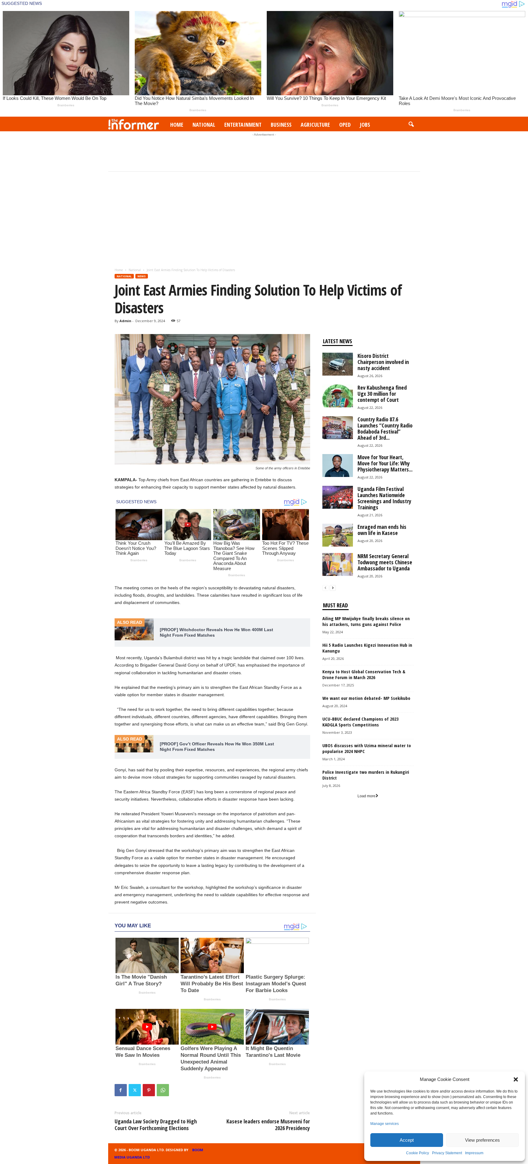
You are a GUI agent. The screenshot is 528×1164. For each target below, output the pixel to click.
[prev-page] (325, 588)
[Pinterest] (149, 1090)
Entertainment (243, 124)
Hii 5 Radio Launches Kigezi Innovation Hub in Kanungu (367, 648)
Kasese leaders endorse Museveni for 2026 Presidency (268, 1124)
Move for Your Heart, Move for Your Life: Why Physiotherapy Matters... (385, 463)
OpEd (345, 124)
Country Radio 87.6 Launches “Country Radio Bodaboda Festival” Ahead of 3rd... (385, 428)
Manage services (384, 1124)
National (204, 124)
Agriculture (315, 124)
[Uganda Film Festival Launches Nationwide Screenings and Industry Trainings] (337, 497)
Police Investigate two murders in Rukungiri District (365, 775)
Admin (125, 320)
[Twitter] (135, 1090)
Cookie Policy (417, 1153)
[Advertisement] (264, 151)
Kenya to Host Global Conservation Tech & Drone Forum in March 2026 (363, 674)
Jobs (365, 124)
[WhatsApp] (163, 1090)
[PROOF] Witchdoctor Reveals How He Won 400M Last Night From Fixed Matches (216, 632)
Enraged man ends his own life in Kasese (382, 530)
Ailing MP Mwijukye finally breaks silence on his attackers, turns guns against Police (366, 621)
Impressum (474, 1153)
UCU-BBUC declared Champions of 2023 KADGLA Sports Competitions (360, 722)
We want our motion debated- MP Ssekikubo (366, 698)
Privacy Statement (447, 1153)
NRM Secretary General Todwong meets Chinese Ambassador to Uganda (385, 562)
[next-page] (333, 588)
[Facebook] (121, 1090)
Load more (367, 796)
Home (176, 124)
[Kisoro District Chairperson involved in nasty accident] (337, 364)
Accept (407, 1140)
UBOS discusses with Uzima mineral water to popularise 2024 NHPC (366, 748)
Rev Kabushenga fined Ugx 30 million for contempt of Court (382, 393)
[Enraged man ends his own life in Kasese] (337, 535)
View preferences (482, 1140)
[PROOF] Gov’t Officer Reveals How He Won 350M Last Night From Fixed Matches (217, 746)
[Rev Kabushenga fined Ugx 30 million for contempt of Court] (337, 395)
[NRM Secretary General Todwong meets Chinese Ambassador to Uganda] (337, 564)
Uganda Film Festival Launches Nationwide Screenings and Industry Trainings (384, 498)
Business (281, 124)
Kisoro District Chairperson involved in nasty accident (383, 362)
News (142, 276)
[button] (516, 1079)
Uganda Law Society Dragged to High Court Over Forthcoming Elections (156, 1124)
